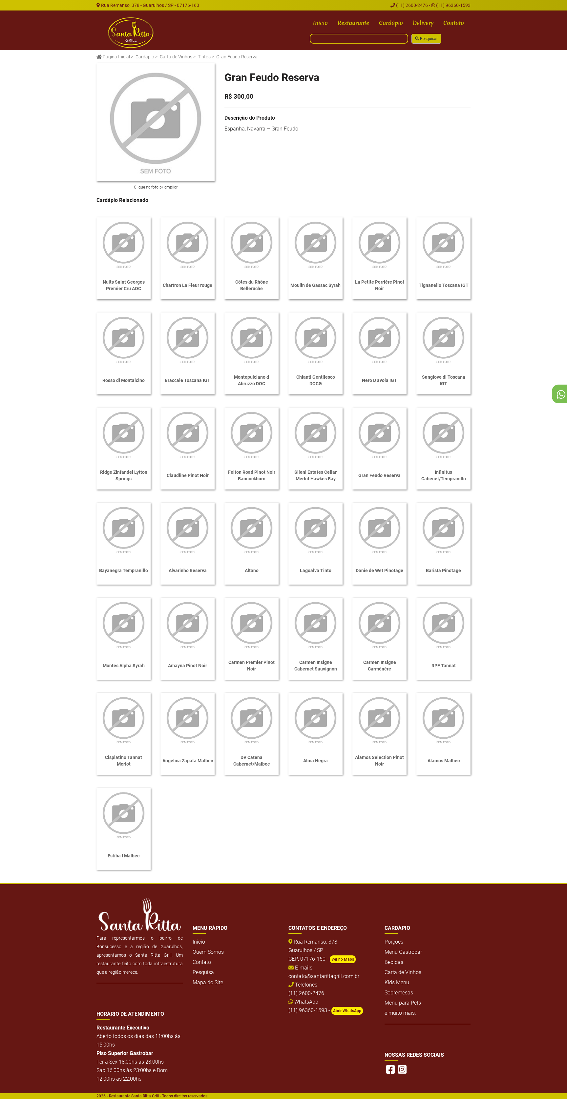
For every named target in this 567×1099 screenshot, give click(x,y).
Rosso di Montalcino (123, 380)
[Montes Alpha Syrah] (123, 625)
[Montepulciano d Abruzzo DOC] (251, 339)
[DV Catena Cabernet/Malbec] (251, 720)
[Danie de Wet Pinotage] (379, 530)
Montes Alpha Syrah (124, 665)
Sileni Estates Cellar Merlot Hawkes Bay (315, 475)
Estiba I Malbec (123, 855)
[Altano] (251, 530)
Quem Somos (208, 952)
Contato (453, 23)
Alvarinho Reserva (188, 570)
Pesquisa (203, 972)
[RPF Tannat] (443, 625)
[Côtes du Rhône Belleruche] (251, 244)
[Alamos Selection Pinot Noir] (379, 720)
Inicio (320, 23)
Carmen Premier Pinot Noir (251, 665)
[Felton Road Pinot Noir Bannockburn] (251, 435)
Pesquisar (428, 38)
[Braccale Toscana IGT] (187, 339)
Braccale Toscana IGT (187, 380)
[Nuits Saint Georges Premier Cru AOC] (123, 244)
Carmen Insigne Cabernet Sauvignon (315, 665)
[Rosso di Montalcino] (123, 339)
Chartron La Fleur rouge (187, 285)
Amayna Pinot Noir (187, 665)
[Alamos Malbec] (443, 720)
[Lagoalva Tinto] (315, 530)
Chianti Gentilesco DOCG (315, 380)
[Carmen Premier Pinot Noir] (251, 625)
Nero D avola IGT (379, 380)
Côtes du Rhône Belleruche (251, 285)
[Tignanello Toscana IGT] (443, 244)
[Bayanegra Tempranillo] (123, 530)
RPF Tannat (443, 665)
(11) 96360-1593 (453, 5)
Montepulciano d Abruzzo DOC (251, 380)
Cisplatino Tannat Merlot (123, 761)
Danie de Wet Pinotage (379, 570)
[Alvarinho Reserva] (187, 530)
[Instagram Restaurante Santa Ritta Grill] (402, 1069)
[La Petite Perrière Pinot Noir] (379, 244)
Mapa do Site (208, 982)
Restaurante (353, 23)
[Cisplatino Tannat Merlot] (123, 720)
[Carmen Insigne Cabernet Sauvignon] (315, 625)
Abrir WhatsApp (347, 1011)
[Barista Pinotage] (443, 530)
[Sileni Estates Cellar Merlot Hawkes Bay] (315, 435)
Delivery (423, 23)
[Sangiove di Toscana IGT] (443, 339)
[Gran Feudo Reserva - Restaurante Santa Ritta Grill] (131, 33)
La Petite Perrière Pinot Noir (379, 285)
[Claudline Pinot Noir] (187, 435)
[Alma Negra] (315, 720)
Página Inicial (116, 56)
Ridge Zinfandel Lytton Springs (123, 475)
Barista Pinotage (443, 570)
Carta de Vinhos (176, 56)
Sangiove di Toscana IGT (443, 380)
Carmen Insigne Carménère (379, 665)
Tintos (204, 56)
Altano (252, 570)
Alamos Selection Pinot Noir (379, 761)
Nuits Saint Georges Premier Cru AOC (124, 285)
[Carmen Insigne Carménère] (379, 625)
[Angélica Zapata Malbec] (187, 720)
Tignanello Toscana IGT (444, 285)
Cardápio (391, 23)
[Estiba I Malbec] (123, 815)
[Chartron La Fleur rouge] (187, 244)
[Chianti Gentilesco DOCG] (315, 339)
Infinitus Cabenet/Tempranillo (443, 475)
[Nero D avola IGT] (379, 339)
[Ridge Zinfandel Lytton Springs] (123, 435)
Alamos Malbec (444, 760)
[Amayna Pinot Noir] (187, 625)
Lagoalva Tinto (315, 570)
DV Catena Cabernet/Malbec (251, 761)
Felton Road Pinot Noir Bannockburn (251, 475)
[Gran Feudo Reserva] (155, 122)
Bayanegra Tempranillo (123, 570)
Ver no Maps (342, 959)
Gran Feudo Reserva (379, 475)
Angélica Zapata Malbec (187, 760)
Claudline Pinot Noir (188, 475)
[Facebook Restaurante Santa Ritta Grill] (390, 1069)
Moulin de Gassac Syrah (315, 285)
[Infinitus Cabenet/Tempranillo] (443, 435)
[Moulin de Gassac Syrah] (315, 244)
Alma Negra (315, 760)
